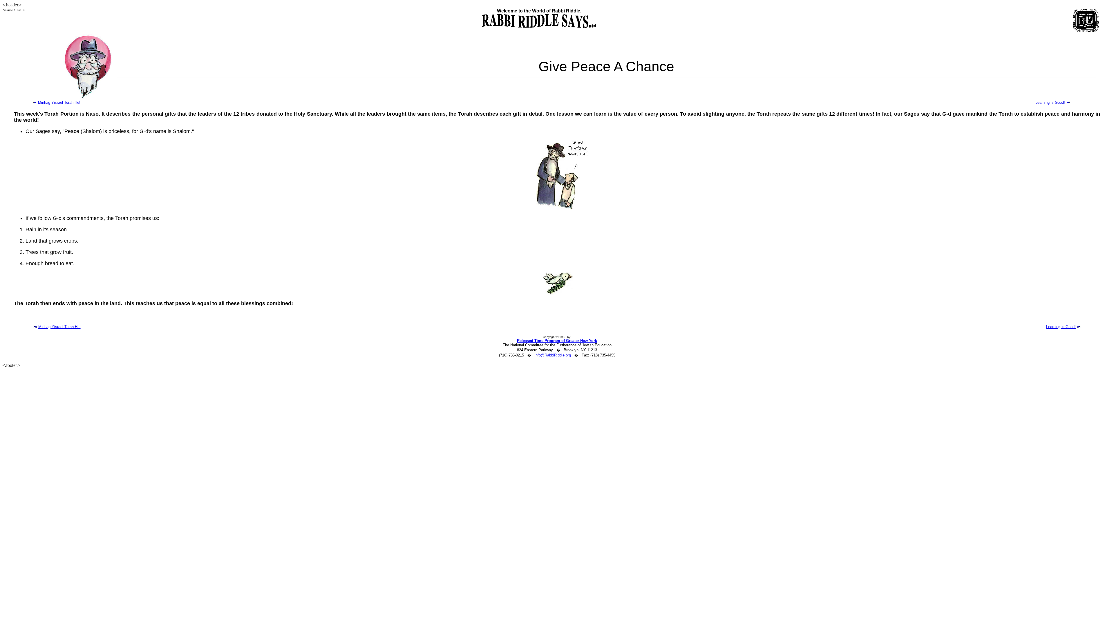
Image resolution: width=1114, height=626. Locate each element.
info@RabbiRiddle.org (553, 355)
